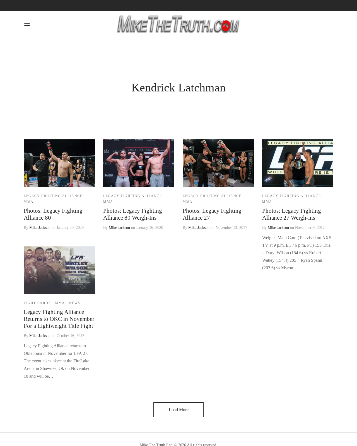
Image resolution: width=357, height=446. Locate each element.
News (74, 303)
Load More (179, 409)
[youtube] (61, 6)
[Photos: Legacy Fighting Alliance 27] (218, 163)
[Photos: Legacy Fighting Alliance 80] (59, 163)
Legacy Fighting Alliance (53, 196)
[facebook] (28, 6)
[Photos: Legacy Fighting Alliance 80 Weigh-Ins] (138, 163)
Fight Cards (37, 303)
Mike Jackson (39, 227)
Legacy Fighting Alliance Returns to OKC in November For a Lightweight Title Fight (59, 319)
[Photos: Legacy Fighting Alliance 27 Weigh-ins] (297, 163)
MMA (29, 202)
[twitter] (50, 6)
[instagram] (39, 6)
